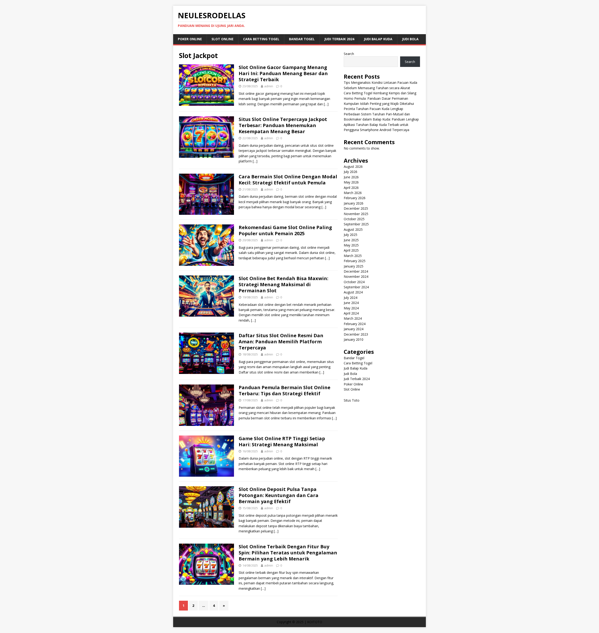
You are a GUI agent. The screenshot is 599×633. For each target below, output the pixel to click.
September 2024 (356, 287)
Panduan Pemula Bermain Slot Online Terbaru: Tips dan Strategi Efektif (284, 390)
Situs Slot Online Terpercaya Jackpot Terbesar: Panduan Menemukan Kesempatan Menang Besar (283, 125)
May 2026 (351, 182)
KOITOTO (314, 622)
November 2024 (356, 276)
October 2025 (354, 219)
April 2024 (351, 313)
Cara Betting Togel (261, 39)
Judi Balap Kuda (378, 39)
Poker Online (190, 39)
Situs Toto (351, 400)
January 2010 (353, 339)
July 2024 (350, 297)
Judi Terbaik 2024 (339, 39)
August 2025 (353, 229)
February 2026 (354, 198)
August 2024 (353, 292)
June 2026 (351, 177)
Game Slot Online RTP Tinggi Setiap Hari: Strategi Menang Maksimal (282, 441)
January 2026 (353, 203)
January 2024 (353, 329)
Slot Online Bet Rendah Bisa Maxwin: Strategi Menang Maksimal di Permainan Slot (283, 284)
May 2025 (351, 245)
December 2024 (356, 271)
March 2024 (353, 318)
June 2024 (351, 302)
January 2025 (353, 266)
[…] (326, 104)
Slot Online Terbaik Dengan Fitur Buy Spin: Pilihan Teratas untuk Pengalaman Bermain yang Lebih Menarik (288, 552)
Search (349, 53)
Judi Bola (410, 39)
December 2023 (356, 334)
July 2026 (350, 171)
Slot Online (223, 39)
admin (268, 86)
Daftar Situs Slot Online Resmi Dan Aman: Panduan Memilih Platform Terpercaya (281, 341)
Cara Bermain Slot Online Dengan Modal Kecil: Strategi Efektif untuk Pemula (288, 179)
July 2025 (350, 234)
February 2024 (354, 324)
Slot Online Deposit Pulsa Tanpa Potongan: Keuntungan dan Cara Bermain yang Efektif (278, 495)
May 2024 (351, 308)
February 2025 (354, 261)
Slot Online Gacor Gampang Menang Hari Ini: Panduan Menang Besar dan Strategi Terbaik (283, 73)
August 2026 (353, 166)
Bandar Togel (302, 39)
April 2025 (351, 250)
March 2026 (353, 192)
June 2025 (351, 240)
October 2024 (354, 282)
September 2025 (356, 224)
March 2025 (353, 255)
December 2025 (356, 208)
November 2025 (356, 214)
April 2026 (351, 187)
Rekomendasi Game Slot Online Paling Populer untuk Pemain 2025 (285, 230)
